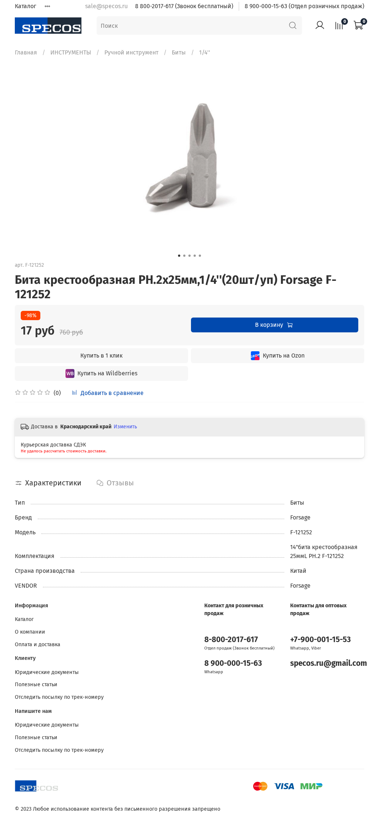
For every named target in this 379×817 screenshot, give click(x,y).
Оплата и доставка (37, 644)
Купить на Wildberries (107, 373)
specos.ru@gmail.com (328, 663)
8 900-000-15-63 (233, 663)
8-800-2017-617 (231, 639)
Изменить (125, 427)
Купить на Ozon (284, 355)
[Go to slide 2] (184, 256)
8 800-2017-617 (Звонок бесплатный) (184, 6)
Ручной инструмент (131, 52)
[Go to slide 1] (179, 256)
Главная (26, 52)
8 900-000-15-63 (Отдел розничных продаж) (304, 6)
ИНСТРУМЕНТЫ (70, 52)
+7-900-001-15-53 (320, 639)
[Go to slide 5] (200, 256)
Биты (179, 52)
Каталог (25, 6)
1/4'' (204, 52)
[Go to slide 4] (195, 256)
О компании (30, 632)
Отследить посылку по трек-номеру (59, 697)
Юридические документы (47, 672)
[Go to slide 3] (189, 256)
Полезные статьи (36, 684)
